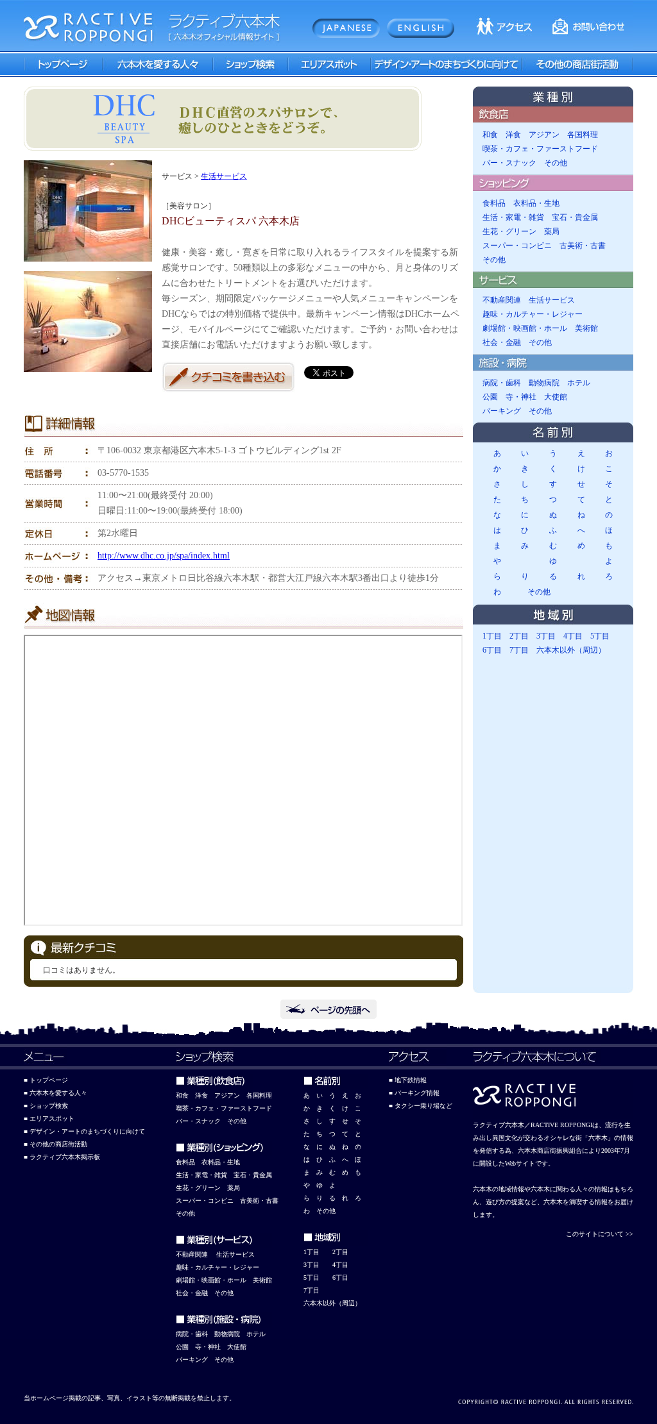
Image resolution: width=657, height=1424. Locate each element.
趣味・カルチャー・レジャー (532, 314)
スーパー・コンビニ (517, 245)
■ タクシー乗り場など (420, 1105)
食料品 (494, 203)
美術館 (586, 328)
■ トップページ (46, 1080)
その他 (555, 162)
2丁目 (519, 636)
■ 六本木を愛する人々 (55, 1092)
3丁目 (546, 636)
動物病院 (544, 382)
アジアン (544, 134)
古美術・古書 (582, 245)
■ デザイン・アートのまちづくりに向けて (84, 1131)
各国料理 (582, 134)
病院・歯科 (501, 382)
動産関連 (195, 1254)
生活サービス (224, 176)
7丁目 (519, 650)
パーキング (501, 410)
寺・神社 (521, 396)
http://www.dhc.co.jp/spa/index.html (164, 555)
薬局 (551, 231)
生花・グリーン (509, 231)
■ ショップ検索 (46, 1105)
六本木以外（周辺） (571, 650)
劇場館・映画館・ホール (524, 328)
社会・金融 (501, 342)
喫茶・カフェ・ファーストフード (540, 148)
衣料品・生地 (536, 203)
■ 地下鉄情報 (408, 1080)
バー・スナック (509, 162)
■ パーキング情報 (414, 1092)
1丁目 (492, 636)
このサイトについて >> (599, 1233)
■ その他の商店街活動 (55, 1144)
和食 (490, 134)
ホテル (578, 382)
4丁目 (573, 636)
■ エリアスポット (49, 1118)
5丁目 (600, 636)
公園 (490, 396)
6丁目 (492, 650)
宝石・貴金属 (575, 217)
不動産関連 (501, 300)
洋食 (513, 134)
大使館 (555, 396)
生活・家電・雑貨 (513, 217)
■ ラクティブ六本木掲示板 (62, 1156)
